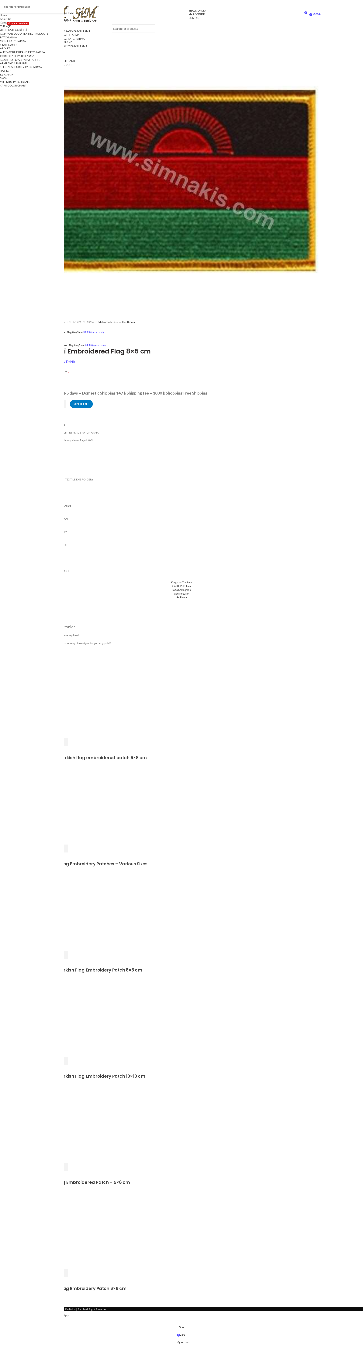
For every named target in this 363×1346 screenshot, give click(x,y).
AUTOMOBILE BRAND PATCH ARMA (67, 31)
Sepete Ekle (81, 404)
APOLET (5, 48)
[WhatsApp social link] (307, 29)
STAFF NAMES (8, 44)
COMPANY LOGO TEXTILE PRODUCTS (24, 33)
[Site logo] (181, 14)
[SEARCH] (150, 28)
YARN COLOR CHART (13, 85)
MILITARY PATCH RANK (15, 81)
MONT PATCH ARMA (13, 41)
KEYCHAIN (6, 74)
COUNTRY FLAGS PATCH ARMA (65, 38)
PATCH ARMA (8, 37)
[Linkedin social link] (298, 29)
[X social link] (269, 29)
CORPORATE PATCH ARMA (17, 56)
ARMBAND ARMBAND (13, 63)
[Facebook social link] (260, 29)
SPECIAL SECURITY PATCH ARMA (66, 46)
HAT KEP (5, 70)
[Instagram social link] (279, 29)
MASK (4, 78)
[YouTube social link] (288, 29)
